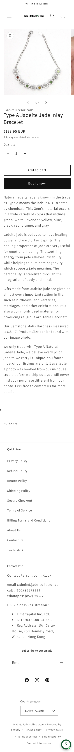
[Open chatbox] (66, 744)
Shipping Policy (18, 490)
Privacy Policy (17, 461)
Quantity (9, 144)
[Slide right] (46, 102)
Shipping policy (51, 736)
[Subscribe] (61, 662)
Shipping (8, 137)
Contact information (39, 743)
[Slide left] (28, 102)
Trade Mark (15, 550)
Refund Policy (17, 471)
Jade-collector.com (34, 724)
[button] (9, 16)
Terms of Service (19, 510)
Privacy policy (54, 729)
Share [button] (13, 423)
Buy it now (37, 183)
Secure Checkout (19, 500)
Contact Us (15, 540)
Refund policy (33, 729)
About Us (14, 530)
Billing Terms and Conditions (28, 520)
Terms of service (28, 736)
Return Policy (17, 480)
